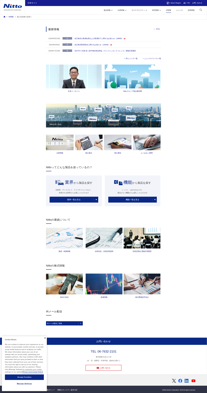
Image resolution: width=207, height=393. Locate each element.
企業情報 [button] (121, 10)
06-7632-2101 (107, 351)
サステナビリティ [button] (138, 10)
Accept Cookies (24, 377)
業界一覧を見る (74, 200)
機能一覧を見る (132, 200)
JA (184, 3)
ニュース (179, 10)
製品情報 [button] (107, 10)
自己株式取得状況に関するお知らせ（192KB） (92, 45)
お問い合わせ (197, 3)
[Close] (45, 338)
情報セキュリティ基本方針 (67, 390)
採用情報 (191, 10)
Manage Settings (24, 384)
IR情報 (168, 10)
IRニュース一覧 (132, 58)
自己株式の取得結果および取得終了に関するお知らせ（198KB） (99, 38)
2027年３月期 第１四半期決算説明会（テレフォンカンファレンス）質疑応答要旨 (105, 51)
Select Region (175, 3)
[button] (201, 9)
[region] (24, 363)
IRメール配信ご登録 (54, 323)
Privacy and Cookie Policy (32, 372)
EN (188, 3)
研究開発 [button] (155, 10)
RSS (158, 29)
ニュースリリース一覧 (152, 58)
